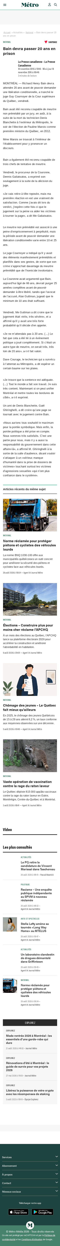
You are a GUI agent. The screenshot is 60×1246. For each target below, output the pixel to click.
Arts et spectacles (30, 918)
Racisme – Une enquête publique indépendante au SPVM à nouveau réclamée (36, 894)
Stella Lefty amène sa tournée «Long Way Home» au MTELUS (35, 927)
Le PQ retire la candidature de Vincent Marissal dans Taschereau (38, 865)
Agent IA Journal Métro (33, 572)
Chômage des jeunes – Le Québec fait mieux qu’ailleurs (29, 707)
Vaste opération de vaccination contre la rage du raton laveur (27, 783)
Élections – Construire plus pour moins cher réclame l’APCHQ (28, 627)
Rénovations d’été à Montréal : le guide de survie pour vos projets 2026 (27, 1066)
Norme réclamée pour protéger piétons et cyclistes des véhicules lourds (29, 545)
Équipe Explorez (31, 1099)
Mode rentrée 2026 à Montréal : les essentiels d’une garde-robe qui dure (29, 1039)
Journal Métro (31, 1048)
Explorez (30, 1022)
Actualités (26, 857)
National (29, 32)
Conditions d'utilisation (31, 1239)
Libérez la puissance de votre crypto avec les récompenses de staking (30, 1092)
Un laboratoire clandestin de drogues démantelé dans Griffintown (37, 957)
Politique (25, 884)
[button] (4, 5)
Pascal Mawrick (47, 874)
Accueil (7, 32)
